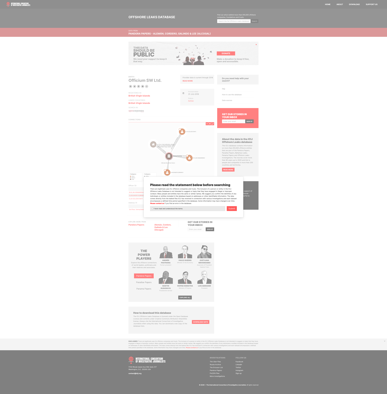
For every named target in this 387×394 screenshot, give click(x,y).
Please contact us (157, 203)
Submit (231, 208)
